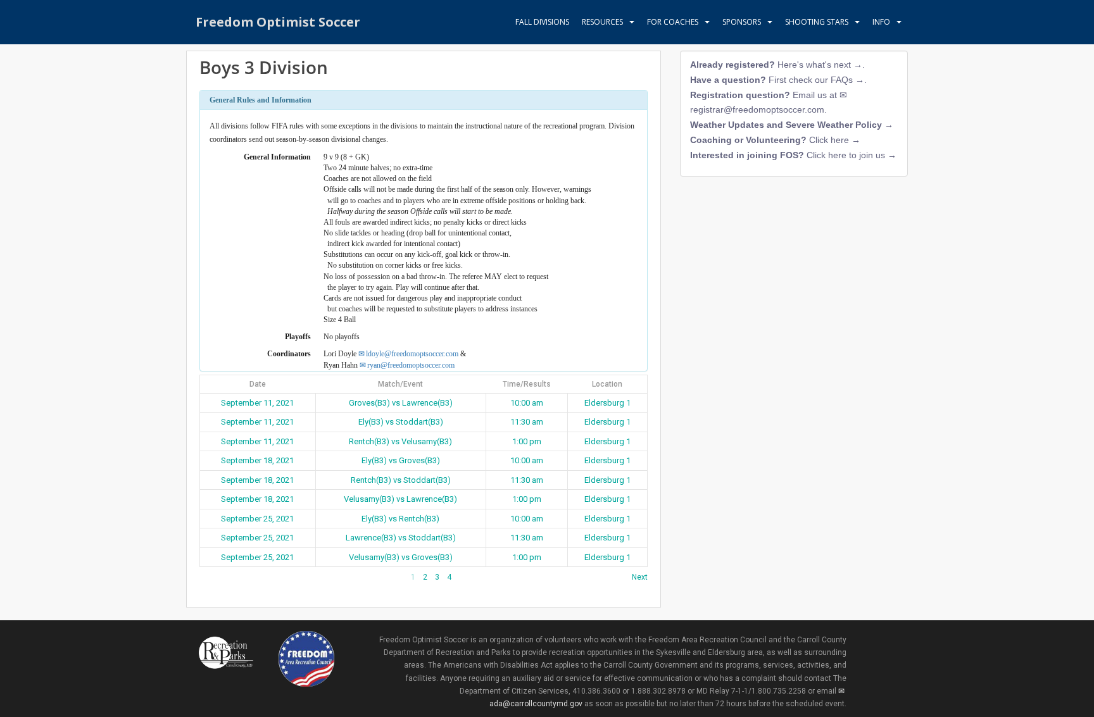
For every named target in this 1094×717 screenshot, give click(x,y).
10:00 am (526, 403)
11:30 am (526, 422)
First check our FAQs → (816, 80)
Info (881, 21)
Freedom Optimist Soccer (278, 21)
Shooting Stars (816, 21)
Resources (602, 21)
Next (640, 577)
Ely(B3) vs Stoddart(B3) (400, 422)
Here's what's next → (819, 64)
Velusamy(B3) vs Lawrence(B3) (400, 499)
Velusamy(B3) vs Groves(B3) (401, 557)
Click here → (834, 140)
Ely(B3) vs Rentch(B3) (400, 518)
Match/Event (400, 384)
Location (607, 384)
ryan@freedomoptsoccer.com (411, 365)
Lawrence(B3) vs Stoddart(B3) (401, 537)
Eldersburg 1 (607, 403)
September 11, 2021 (257, 403)
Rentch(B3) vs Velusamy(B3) (400, 441)
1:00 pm (526, 441)
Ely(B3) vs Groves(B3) (401, 460)
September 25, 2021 (257, 518)
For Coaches (672, 21)
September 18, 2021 (257, 460)
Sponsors (741, 21)
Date (257, 384)
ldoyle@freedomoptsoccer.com (412, 353)
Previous (214, 577)
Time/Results (527, 384)
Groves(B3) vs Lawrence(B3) (401, 403)
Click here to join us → (851, 155)
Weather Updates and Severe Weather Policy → (791, 125)
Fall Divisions (542, 21)
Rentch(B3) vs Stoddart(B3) (401, 480)
